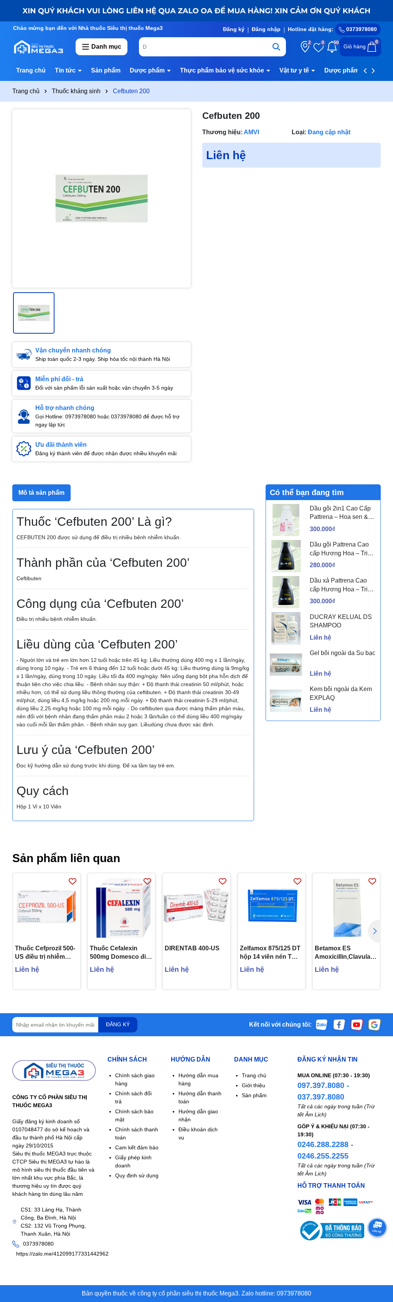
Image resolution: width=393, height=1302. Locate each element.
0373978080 (361, 29)
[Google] (374, 1024)
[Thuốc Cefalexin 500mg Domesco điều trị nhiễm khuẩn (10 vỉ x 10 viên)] (121, 906)
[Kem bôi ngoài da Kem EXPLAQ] (286, 701)
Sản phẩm (106, 70)
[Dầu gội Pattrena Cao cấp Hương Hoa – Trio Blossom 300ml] (286, 556)
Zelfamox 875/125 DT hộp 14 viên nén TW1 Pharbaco (270, 953)
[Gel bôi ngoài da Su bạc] (286, 665)
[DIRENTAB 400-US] (196, 906)
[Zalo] (321, 1024)
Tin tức (66, 70)
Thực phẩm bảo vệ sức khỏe (223, 70)
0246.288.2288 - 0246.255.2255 (325, 1150)
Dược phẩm (148, 70)
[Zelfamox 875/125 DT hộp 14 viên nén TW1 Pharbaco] (271, 906)
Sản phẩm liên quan (66, 858)
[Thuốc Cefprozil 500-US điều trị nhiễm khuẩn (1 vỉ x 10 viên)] (46, 906)
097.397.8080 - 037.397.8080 (323, 1091)
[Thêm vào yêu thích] (72, 881)
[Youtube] (357, 1024)
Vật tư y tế (294, 70)
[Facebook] (339, 1024)
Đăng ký (233, 29)
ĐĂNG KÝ (118, 1024)
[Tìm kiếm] (276, 46)
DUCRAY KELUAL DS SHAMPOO (341, 621)
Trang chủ (31, 70)
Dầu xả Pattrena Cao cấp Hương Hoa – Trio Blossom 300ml (340, 585)
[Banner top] (196, 10)
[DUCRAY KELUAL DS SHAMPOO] (286, 628)
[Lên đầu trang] (377, 1256)
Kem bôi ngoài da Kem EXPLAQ (341, 693)
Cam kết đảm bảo (137, 1147)
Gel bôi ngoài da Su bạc (342, 653)
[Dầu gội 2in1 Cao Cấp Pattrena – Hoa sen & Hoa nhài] (286, 520)
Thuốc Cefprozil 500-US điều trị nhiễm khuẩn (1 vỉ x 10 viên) (45, 953)
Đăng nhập (266, 29)
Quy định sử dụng (137, 1175)
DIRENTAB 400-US (192, 948)
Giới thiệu (253, 1085)
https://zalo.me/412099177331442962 (62, 1254)
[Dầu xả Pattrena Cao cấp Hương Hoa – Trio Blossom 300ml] (286, 592)
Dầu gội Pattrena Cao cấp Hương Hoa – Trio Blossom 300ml (340, 549)
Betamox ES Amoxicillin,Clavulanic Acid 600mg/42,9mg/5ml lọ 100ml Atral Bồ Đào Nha (346, 953)
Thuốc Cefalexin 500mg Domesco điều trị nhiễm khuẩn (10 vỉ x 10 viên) (121, 953)
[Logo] (38, 46)
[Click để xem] (101, 198)
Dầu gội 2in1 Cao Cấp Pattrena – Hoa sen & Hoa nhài (340, 513)
